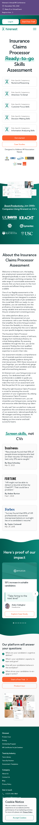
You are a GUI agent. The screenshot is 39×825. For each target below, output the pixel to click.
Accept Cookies (19, 818)
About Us (5, 773)
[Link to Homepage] (9, 29)
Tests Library (6, 757)
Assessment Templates (10, 764)
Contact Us (6, 777)
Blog (3, 781)
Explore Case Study (19, 614)
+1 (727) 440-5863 (11, 794)
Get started (19, 138)
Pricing (4, 740)
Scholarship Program (9, 744)
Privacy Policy (6, 784)
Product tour (19, 686)
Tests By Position (8, 760)
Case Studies (19, 144)
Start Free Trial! (28, 22)
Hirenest (5, 733)
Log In (10, 22)
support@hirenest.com (13, 797)
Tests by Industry (8, 753)
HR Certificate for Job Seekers (12, 747)
